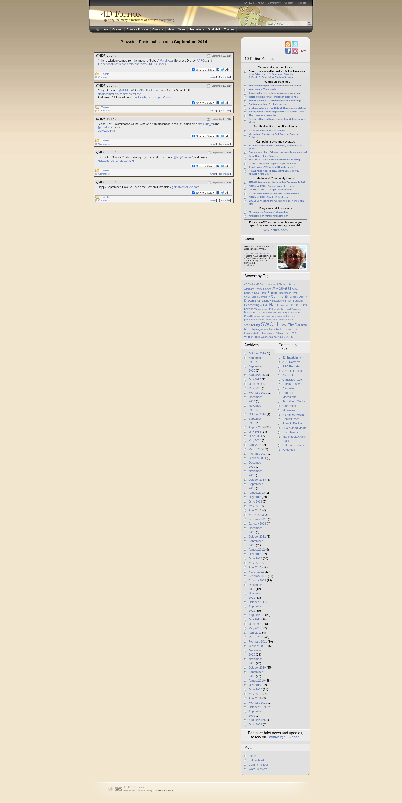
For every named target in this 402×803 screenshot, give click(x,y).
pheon (257, 316)
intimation (263, 309)
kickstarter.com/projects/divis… (154, 97)
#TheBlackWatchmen (152, 90)
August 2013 (257, 492)
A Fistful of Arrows (286, 284)
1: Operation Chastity (281, 74)
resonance (264, 319)
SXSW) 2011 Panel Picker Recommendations (274, 193)
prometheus (251, 319)
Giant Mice (289, 406)
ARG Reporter (291, 366)
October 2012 (257, 536)
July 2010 (255, 685)
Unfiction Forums (293, 445)
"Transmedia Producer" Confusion (268, 212)
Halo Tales (299, 305)
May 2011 (255, 628)
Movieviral (288, 410)
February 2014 (258, 453)
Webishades (252, 337)
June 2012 (255, 558)
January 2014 (257, 458)
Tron (293, 333)
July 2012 (255, 554)
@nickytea (166, 60)
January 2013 (257, 523)
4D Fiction (121, 13)
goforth (264, 305)
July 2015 (255, 379)
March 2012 (256, 571)
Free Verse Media (293, 401)
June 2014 (255, 436)
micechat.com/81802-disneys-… (149, 64)
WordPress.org (258, 769)
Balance (248, 292)
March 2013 (256, 514)
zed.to (288, 337)
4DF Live (249, 2)
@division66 (126, 90)
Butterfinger (284, 292)
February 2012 (258, 576)
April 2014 (255, 445)
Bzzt (294, 292)
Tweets (105, 73)
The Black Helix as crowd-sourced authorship (275, 100)
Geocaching (251, 305)
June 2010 (255, 689)
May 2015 (255, 388)
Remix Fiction (291, 419)
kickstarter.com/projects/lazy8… (117, 160)
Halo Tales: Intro (258, 74)
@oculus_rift (206, 124)
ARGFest (281, 288)
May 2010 (255, 693)
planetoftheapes (286, 316)
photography (269, 316)
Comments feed (259, 764)
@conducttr (105, 127)
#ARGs (201, 60)
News (181, 29)
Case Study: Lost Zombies (263, 156)
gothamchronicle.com (185, 187)
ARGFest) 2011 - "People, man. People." (271, 189)
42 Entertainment (265, 284)
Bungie (272, 292)
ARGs (295, 289)
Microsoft (250, 312)
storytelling (252, 325)
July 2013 (255, 497)
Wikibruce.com (262, 253)
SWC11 (270, 324)
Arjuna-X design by (154, 790)
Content (117, 29)
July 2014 (255, 431)
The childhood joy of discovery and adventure (275, 85)
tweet (213, 77)
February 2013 (258, 519)
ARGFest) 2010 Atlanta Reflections (268, 197)
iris (271, 309)
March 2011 (256, 637)
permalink (225, 77)
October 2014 (257, 414)
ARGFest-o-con (292, 370)
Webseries (267, 337)
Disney (266, 300)
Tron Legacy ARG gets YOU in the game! (272, 167)
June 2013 (255, 501)
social (289, 319)
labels (277, 309)
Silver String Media (294, 428)
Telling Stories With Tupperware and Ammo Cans (276, 111)
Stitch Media (290, 432)
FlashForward (295, 300)
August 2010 (257, 680)
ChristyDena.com (293, 379)
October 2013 (257, 479)
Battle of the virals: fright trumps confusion (273, 163)
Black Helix (260, 292)
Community (274, 2)
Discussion (252, 300)
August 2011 (257, 615)
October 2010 (257, 667)
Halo (273, 304)
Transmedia (288, 329)
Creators (157, 29)
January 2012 (257, 580)
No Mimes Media (293, 414)
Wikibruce (288, 449)
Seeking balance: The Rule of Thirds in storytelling (277, 108)
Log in (253, 755)
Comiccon (264, 296)
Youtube (278, 337)
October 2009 (257, 707)
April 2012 (255, 567)
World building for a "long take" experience (273, 96)
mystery (283, 312)
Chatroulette (251, 296)
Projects (301, 2)
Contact (288, 2)
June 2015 (255, 383)
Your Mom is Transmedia (263, 89)
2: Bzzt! (253, 77)
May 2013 (255, 506)
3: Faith (263, 77)
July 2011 (255, 619)
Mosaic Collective (267, 312)
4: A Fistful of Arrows (281, 77)
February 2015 (258, 392)
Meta (171, 29)
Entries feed (256, 760)
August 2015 (257, 375)
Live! (303, 51)
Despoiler (288, 388)
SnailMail (214, 29)
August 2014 (257, 427)
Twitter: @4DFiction (283, 737)
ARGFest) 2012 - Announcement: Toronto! (272, 186)
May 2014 (255, 440)
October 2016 (257, 353)
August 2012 (257, 549)
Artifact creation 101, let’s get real (268, 104)
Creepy (294, 296)
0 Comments (103, 77)
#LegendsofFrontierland (113, 64)
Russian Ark (278, 319)
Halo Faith (284, 305)
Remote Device (292, 423)
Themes (229, 29)
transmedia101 (252, 333)
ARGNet (287, 375)
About (261, 2)
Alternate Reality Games (257, 288)
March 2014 (256, 449)
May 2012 (255, 563)
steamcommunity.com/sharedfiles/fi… (121, 94)
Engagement (279, 300)
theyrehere (261, 329)
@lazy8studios (183, 157)
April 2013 (255, 510)
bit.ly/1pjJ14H (106, 130)
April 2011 (255, 632)
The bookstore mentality (262, 115)
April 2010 (255, 698)
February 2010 (258, 702)
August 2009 (257, 720)
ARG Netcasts (291, 362)
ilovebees (250, 309)
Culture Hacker (292, 384)
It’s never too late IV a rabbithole (267, 130)
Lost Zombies (293, 309)
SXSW (283, 325)
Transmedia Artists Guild (275, 333)
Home (104, 29)
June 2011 (255, 624)
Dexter (303, 296)
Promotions (196, 29)
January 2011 (257, 646)
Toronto (274, 329)
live (283, 309)
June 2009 (255, 724)
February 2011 (258, 641)
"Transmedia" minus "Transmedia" (268, 216)
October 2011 (257, 602)
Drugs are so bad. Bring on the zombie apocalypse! (278, 152)
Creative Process (137, 29)
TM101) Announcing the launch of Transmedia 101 (277, 182)
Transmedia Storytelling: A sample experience (275, 93)
